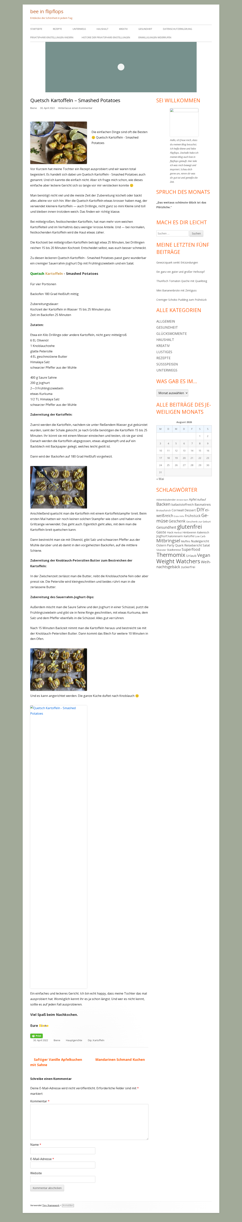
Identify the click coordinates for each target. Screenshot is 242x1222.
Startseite (36, 29)
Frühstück (193, 515)
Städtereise (174, 550)
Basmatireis (203, 504)
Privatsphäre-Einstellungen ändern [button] (51, 37)
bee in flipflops (46, 11)
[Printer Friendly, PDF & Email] (36, 1035)
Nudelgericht (200, 541)
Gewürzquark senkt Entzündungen (177, 262)
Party (170, 545)
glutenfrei (189, 526)
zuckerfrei (188, 567)
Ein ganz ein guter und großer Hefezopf (180, 272)
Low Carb (200, 536)
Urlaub (191, 555)
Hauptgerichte (74, 1040)
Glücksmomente (171, 333)
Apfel (192, 499)
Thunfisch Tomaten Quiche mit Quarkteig (181, 281)
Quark (179, 545)
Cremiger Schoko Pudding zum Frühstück (181, 299)
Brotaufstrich (163, 510)
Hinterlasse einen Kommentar (75, 108)
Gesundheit (145, 29)
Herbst (178, 532)
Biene (33, 108)
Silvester (161, 550)
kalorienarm (175, 536)
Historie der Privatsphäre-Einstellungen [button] (106, 37)
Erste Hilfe (179, 516)
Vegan (203, 555)
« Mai (160, 479)
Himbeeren (189, 532)
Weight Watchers (178, 561)
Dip (90, 1040)
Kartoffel (189, 536)
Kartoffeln (98, 1040)
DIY (200, 509)
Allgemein (165, 321)
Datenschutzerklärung (177, 29)
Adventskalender (166, 499)
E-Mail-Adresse (42, 1159)
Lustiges (164, 352)
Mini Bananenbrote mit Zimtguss (176, 290)
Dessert (190, 510)
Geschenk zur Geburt (198, 521)
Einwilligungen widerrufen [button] (154, 37)
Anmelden (68, 1205)
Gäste (161, 532)
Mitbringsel (168, 541)
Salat (206, 545)
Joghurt (162, 536)
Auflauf (201, 499)
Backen (163, 504)
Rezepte (57, 29)
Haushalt (102, 29)
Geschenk (177, 521)
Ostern (161, 545)
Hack (170, 532)
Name (35, 1145)
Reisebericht (193, 545)
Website (36, 1173)
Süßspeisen (167, 364)
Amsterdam (182, 500)
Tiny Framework (50, 1205)
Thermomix (170, 554)
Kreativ (123, 29)
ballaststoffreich (182, 504)
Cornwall (178, 510)
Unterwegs (79, 29)
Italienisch (203, 532)
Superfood (191, 549)
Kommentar (40, 1101)
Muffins (185, 541)
